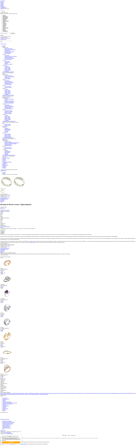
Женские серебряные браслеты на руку (12, 142)
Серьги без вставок (8, 84)
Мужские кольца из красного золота (96, 393)
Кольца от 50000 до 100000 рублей (28, 393)
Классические (7, 50)
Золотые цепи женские (7, 427)
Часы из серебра (8, 125)
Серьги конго (7, 77)
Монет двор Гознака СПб (5, 226)
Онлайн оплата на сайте (4, 197)
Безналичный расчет (4, 198)
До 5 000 (6, 66)
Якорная (6, 131)
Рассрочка (2, 200)
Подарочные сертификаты (7, 403)
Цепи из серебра (8, 134)
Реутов (4, 26)
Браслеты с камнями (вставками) (11, 143)
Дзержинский (5, 16)
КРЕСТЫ (4, 157)
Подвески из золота (8, 110)
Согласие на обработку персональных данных (82, 438)
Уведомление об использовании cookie (66, 438)
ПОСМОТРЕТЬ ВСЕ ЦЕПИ (8, 137)
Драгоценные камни (8, 57)
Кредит (1, 201)
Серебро (6, 63)
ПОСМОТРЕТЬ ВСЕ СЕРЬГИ (8, 95)
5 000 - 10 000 (7, 90)
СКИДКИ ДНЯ (3, 170)
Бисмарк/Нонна (8, 129)
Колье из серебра (8, 136)
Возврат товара (5, 164)
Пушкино (4, 25)
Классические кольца (53, 393)
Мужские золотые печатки (72, 393)
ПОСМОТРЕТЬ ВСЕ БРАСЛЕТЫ (9, 155)
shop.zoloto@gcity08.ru (7, 432)
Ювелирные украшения (7, 421)
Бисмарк (6, 128)
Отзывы (1, 4)
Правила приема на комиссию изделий (10, 402)
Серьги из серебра (8, 87)
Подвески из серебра (8, 111)
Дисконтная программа (7, 401)
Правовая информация (32, 438)
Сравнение (2, 6)
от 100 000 (7, 70)
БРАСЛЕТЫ (5, 139)
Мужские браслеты (8, 144)
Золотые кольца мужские (9, 51)
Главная (4, 172)
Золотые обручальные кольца (10, 49)
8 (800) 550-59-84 (33, 242)
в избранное (2, 211)
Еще (3, 428)
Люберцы (4, 23)
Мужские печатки (8, 52)
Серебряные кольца (38, 393)
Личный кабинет (3, 7)
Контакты (2, 5)
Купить (1, 272)
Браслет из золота (8, 147)
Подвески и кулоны (6, 97)
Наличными (2, 199)
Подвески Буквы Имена (9, 102)
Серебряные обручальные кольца (12, 394)
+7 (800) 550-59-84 (3, 37)
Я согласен (11, 442)
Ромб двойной (7, 152)
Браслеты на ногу (8, 141)
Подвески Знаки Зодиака (9, 100)
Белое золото (7, 61)
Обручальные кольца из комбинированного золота (112, 393)
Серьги (4, 73)
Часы (3, 123)
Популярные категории (4, 419)
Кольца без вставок (8, 59)
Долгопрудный (5, 17)
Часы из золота (7, 124)
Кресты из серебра (8, 113)
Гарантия (4, 163)
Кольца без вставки (45, 393)
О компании (2, 0)
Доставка (2, 2)
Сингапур (6, 153)
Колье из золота (8, 135)
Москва (4, 15)
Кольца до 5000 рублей (4, 393)
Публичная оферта (94, 438)
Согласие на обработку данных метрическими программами (48, 438)
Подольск (4, 24)
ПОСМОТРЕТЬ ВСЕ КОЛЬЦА (8, 71)
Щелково (4, 30)
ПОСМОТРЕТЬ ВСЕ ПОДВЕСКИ (9, 121)
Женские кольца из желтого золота (24, 394)
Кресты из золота (8, 112)
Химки (4, 29)
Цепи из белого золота (7, 425)
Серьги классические (9, 75)
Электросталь (5, 31)
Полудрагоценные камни (9, 58)
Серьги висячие (8, 78)
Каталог (4, 45)
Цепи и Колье (5, 126)
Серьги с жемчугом (6, 424)
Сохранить (13, 33)
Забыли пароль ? (24, 443)
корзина (1, 8)
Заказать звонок (3, 39)
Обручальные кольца (8, 48)
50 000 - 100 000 (8, 69)
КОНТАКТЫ (2, 430)
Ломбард (2, 3)
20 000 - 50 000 (7, 68)
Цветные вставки (8, 83)
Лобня (4, 22)
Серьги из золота (8, 86)
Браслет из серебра (8, 148)
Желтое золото (7, 62)
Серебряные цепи (6, 426)
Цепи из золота (7, 133)
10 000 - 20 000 (7, 91)
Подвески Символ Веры (9, 101)
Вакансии (4, 165)
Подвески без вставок (9, 108)
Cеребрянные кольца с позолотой (83, 393)
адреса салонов (7, 246)
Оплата (1, 1)
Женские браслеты (8, 145)
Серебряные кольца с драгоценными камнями (39, 394)
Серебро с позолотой (8, 64)
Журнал (4, 409)
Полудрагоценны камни (9, 82)
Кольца (4, 46)
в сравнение (7, 211)
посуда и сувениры (6, 158)
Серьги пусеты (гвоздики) (9, 76)
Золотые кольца (8, 53)
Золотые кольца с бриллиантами (11, 56)
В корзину (2, 232)
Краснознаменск (5, 21)
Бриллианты (7, 55)
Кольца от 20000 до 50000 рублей (15, 393)
